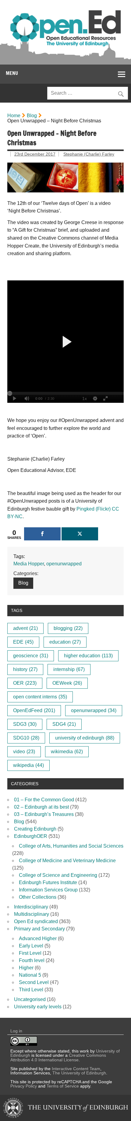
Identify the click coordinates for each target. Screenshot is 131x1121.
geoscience (30, 655)
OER (25, 683)
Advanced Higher (38, 938)
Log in (16, 1030)
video (24, 751)
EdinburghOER (30, 836)
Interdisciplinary (31, 906)
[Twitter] (80, 533)
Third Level (31, 989)
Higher (26, 967)
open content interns (40, 696)
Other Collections (37, 897)
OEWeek (67, 683)
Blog (32, 115)
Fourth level (31, 960)
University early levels (38, 1006)
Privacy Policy (23, 1086)
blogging (68, 628)
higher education (88, 655)
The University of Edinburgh (79, 1072)
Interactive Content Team (76, 1068)
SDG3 (25, 724)
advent (25, 628)
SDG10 (26, 737)
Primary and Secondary (39, 928)
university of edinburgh (84, 737)
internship (69, 669)
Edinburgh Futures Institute (48, 882)
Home (13, 115)
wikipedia (28, 765)
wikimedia (67, 751)
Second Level (34, 982)
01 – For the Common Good (44, 799)
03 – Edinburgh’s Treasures (44, 814)
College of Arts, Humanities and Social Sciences (71, 846)
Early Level (31, 945)
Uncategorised (30, 999)
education (65, 642)
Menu (12, 73)
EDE (23, 642)
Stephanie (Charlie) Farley (88, 154)
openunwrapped (64, 563)
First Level (30, 953)
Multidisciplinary (31, 914)
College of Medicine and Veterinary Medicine (67, 860)
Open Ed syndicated (36, 921)
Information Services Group (48, 889)
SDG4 (64, 724)
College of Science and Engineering (58, 875)
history (25, 669)
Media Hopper (28, 563)
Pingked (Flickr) (93, 508)
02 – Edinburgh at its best (41, 807)
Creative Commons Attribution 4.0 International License (58, 1057)
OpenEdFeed (34, 710)
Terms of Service (63, 1086)
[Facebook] (42, 533)
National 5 (30, 975)
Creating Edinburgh (35, 828)
